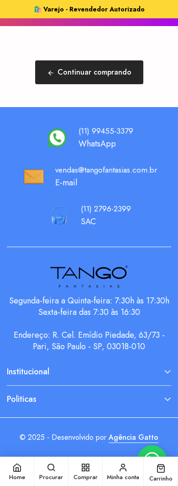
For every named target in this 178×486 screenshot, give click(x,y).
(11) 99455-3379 (106, 130)
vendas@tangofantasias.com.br (106, 169)
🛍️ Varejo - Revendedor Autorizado (89, 9)
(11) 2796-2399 (106, 208)
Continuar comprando (94, 72)
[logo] (89, 276)
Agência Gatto (133, 437)
